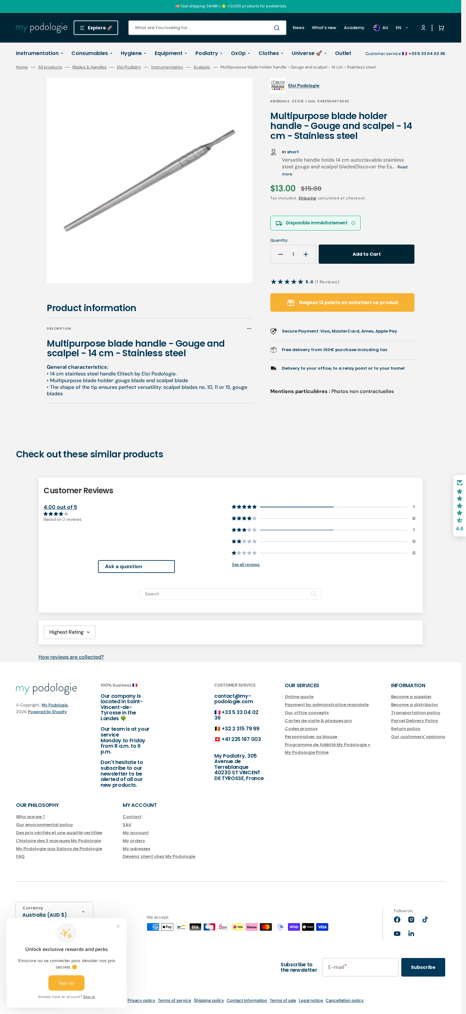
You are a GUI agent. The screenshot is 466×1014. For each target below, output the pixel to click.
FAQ (20, 856)
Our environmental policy (44, 825)
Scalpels (201, 67)
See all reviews (246, 564)
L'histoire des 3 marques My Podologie (58, 841)
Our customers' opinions (418, 737)
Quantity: (279, 240)
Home (22, 67)
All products (50, 67)
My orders (134, 841)
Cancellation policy (345, 1000)
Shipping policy (209, 1000)
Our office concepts (307, 713)
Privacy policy (141, 1000)
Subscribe (423, 967)
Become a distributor (414, 705)
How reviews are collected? (71, 657)
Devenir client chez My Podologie (159, 856)
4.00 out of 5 (60, 507)
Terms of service (174, 1000)
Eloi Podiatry (129, 67)
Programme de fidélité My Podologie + (328, 745)
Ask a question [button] (123, 566)
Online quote (299, 697)
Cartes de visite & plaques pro (318, 721)
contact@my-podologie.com (233, 698)
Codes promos (301, 729)
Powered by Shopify (47, 711)
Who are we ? (30, 817)
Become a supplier (411, 697)
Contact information (247, 1000)
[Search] (278, 28)
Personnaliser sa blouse (311, 737)
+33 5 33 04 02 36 (236, 715)
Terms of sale (283, 1000)
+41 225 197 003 (241, 739)
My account (136, 833)
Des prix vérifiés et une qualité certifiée (59, 833)
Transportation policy (415, 713)
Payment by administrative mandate (327, 705)
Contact (132, 817)
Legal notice (311, 1000)
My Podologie (55, 705)
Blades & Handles (89, 67)
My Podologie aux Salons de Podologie (59, 849)
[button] (440, 28)
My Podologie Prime (307, 752)
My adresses (136, 849)
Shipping (307, 198)
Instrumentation (167, 67)
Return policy (406, 729)
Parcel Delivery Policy (414, 721)
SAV (127, 825)
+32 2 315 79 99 (240, 728)
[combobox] (207, 27)
